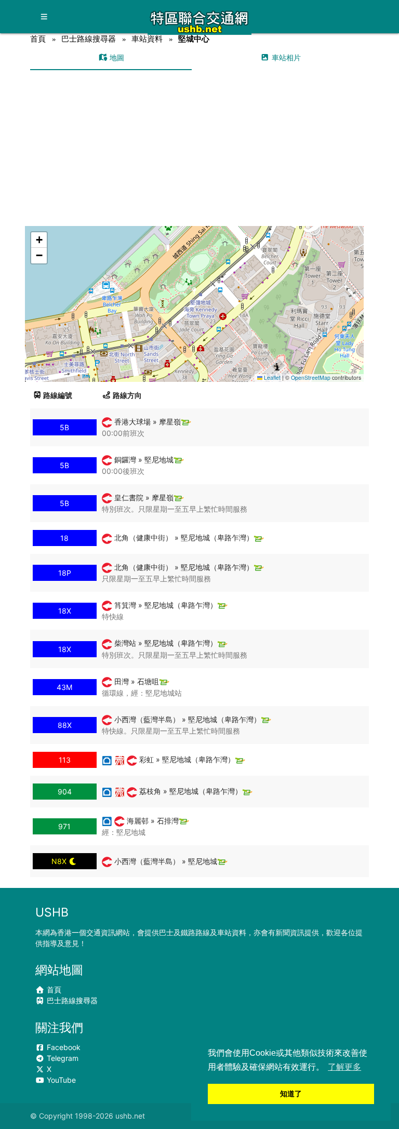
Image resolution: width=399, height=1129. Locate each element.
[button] (194, 294)
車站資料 (147, 39)
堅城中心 (193, 39)
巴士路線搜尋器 (88, 39)
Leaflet (271, 377)
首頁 (38, 39)
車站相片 (285, 57)
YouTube (60, 1079)
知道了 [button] (291, 1094)
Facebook (63, 1047)
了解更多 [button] (344, 1066)
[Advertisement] (199, 148)
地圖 (116, 57)
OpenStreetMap (310, 377)
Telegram (61, 1058)
